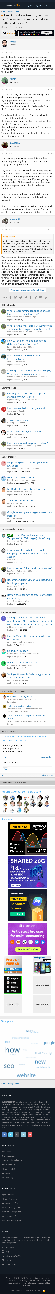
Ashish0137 (11, 627)
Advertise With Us (13, 1256)
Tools (5, 775)
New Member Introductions (25, 480)
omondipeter (12, 642)
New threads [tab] (20, 691)
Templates (24, 541)
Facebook (18, 559)
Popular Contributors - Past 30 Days (21, 791)
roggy (5, 27)
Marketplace (11, 1264)
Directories (17, 503)
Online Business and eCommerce (34, 377)
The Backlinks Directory (20, 500)
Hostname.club (13, 541)
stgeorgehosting (13, 399)
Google (22, 411)
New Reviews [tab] (20, 782)
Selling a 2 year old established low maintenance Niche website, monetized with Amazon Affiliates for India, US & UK (30, 621)
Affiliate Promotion (10, 1199)
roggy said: (8, 236)
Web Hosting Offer (10, 1203)
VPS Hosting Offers (10, 1216)
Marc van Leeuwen (14, 317)
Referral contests (9, 731)
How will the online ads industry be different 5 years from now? (26, 342)
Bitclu (9, 653)
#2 (52, 89)
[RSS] (43, 1290)
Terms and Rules (16, 1291)
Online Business (8, 1156)
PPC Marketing (8, 1164)
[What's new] (46, 5)
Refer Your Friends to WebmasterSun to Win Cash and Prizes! (25, 738)
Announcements (18, 362)
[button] (3, 5)
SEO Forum (7, 1151)
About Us (10, 1247)
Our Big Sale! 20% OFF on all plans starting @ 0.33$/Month (26, 395)
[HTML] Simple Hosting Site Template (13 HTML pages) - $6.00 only (28, 536)
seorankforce (12, 411)
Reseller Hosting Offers (11, 1211)
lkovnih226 (11, 347)
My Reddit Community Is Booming (26, 489)
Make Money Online (26, 642)
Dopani (10, 559)
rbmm (13, 78)
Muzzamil (15, 219)
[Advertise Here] (42, 985)
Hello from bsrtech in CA (21, 477)
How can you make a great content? (27, 443)
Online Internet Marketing (27, 347)
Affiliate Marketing (10, 1169)
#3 (52, 153)
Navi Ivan (11, 665)
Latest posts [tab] (6, 691)
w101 (9, 601)
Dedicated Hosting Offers (12, 1220)
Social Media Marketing (32, 332)
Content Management (32, 446)
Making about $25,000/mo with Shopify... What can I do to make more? (30, 372)
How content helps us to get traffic (26, 408)
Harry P (10, 434)
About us (29, 1291)
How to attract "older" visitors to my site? (29, 568)
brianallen (11, 518)
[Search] (51, 5)
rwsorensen (12, 586)
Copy (5, 769)
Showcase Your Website (22, 601)
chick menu (11, 468)
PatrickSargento (13, 377)
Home (37, 1291)
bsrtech (10, 480)
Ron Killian (15, 143)
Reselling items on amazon (22, 662)
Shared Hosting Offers (30, 399)
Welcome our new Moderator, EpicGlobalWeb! (23, 357)
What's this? (49, 775)
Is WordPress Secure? (19, 420)
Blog (7, 1251)
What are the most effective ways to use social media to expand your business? (29, 327)
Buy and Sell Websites (26, 627)
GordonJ (10, 423)
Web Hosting (20, 423)
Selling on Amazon (17, 650)
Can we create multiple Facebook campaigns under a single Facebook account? (27, 553)
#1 (52, 52)
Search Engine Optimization (28, 468)
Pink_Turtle (11, 571)
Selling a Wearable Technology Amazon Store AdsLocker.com (29, 675)
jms (8, 680)
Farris (9, 492)
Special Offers (8, 1194)
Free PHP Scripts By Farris (19, 696)
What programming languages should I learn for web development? (29, 312)
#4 (52, 229)
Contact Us (10, 1260)
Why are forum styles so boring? (25, 431)
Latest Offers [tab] (6, 782)
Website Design (29, 317)
